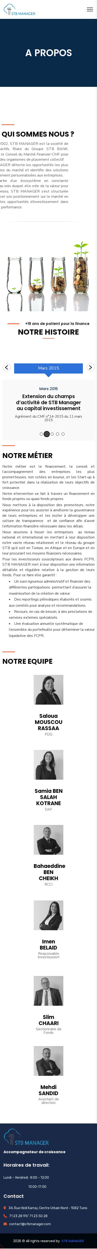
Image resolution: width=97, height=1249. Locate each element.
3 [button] (52, 434)
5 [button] (63, 434)
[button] (6, 367)
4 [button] (57, 434)
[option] (48, 370)
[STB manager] (19, 9)
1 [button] (41, 434)
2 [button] (47, 434)
